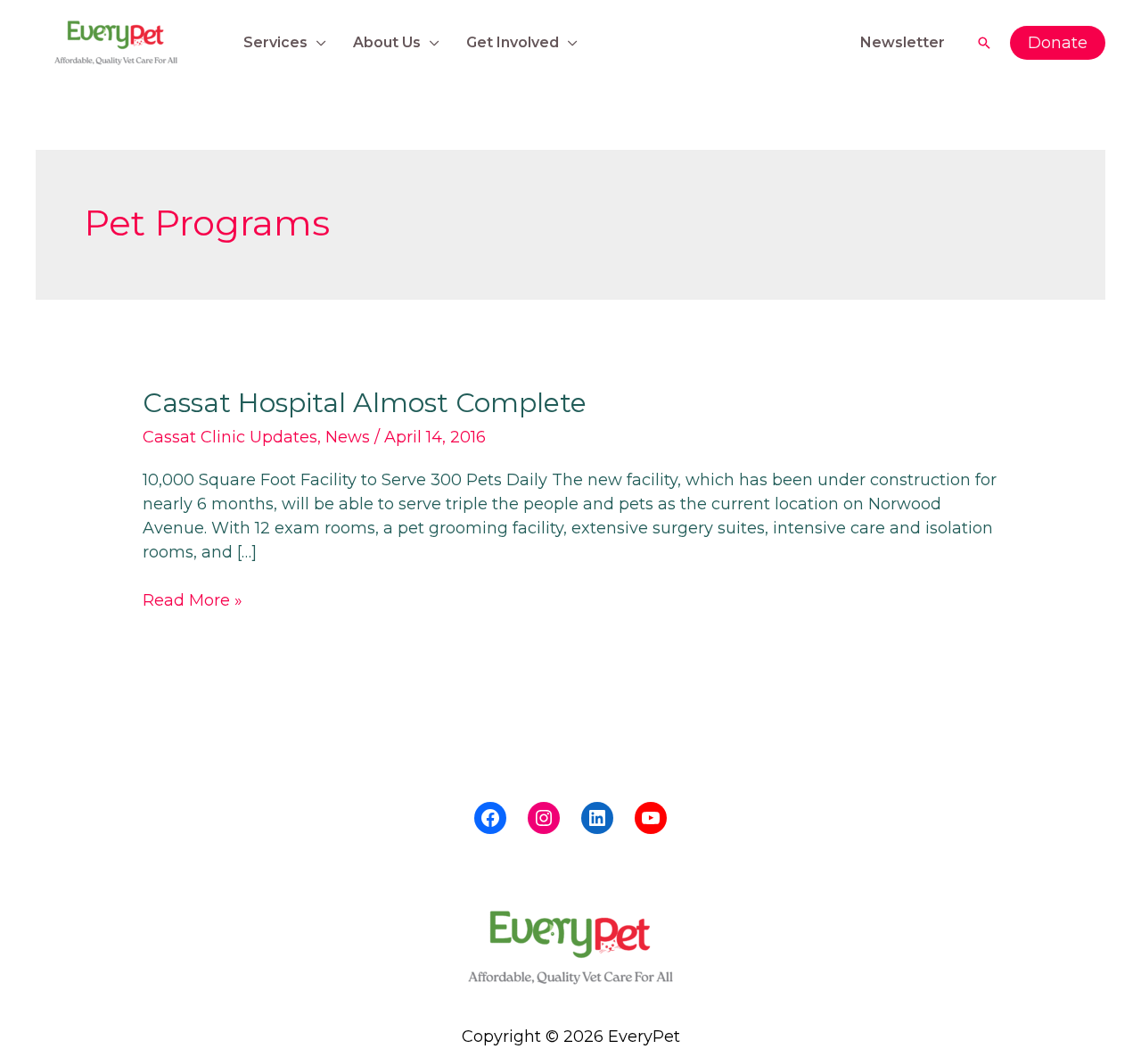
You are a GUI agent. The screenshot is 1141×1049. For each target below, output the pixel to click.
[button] (984, 43)
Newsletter (902, 42)
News (347, 437)
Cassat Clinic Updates (230, 437)
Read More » (192, 599)
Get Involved (512, 42)
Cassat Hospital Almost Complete (365, 402)
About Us (387, 42)
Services (275, 42)
